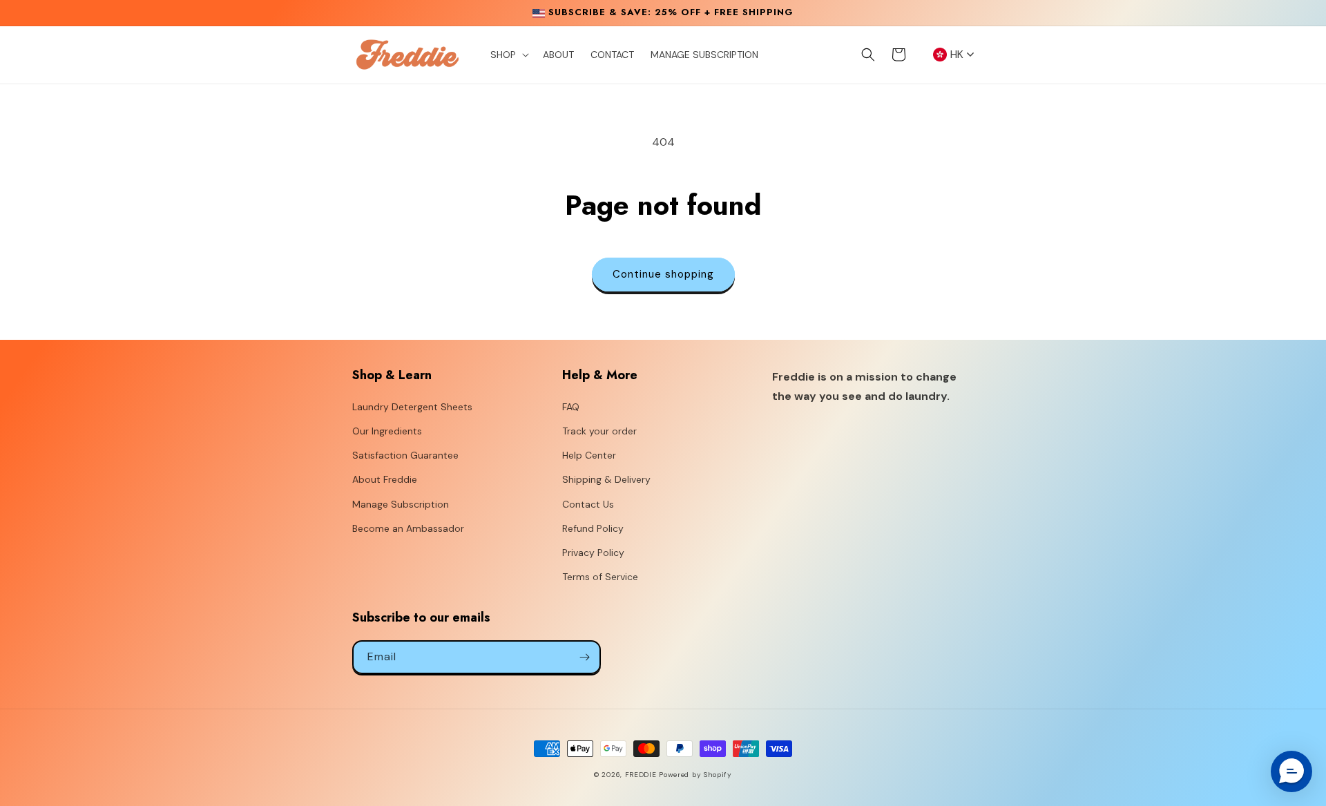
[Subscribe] (584, 657)
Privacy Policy (593, 552)
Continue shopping (663, 274)
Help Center (589, 455)
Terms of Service (600, 576)
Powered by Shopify (695, 774)
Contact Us (588, 504)
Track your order (599, 431)
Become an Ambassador (408, 528)
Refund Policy (593, 528)
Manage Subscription (400, 504)
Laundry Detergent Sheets (412, 407)
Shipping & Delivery (606, 479)
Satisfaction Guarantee (405, 455)
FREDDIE (641, 774)
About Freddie (384, 479)
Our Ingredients (387, 431)
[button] (508, 54)
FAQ (570, 407)
